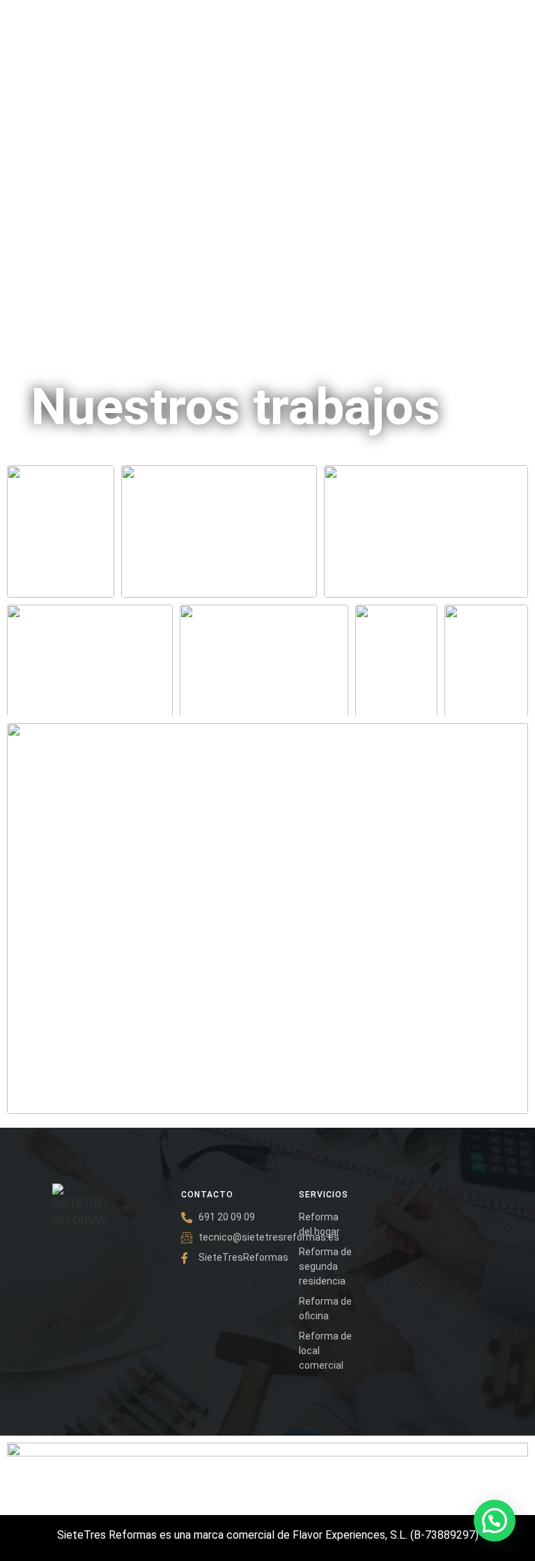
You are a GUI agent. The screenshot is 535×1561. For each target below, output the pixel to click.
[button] (494, 1520)
